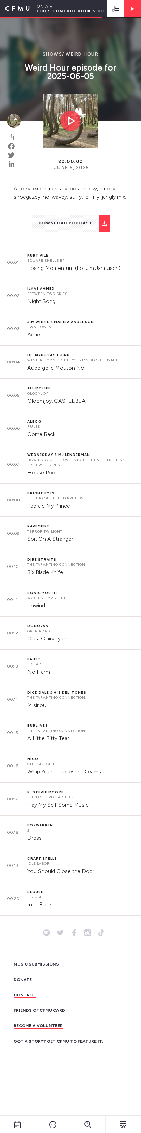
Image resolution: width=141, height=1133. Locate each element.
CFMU (15, 8)
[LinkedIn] (14, 164)
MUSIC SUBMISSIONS (36, 964)
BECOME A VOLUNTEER (38, 1025)
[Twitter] (14, 155)
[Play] (132, 8)
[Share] (14, 137)
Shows (52, 54)
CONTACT (25, 995)
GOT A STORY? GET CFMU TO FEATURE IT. (58, 1041)
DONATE (23, 979)
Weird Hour (82, 54)
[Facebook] (14, 146)
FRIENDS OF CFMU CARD (39, 1010)
